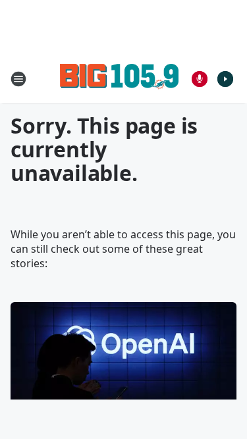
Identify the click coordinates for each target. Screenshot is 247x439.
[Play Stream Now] (225, 79)
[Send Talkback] (199, 79)
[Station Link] (119, 78)
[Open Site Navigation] (18, 79)
